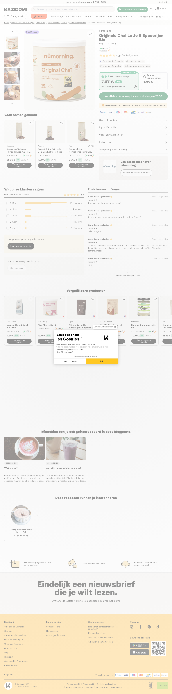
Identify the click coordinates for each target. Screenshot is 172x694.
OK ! (102, 361)
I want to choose (70, 361)
